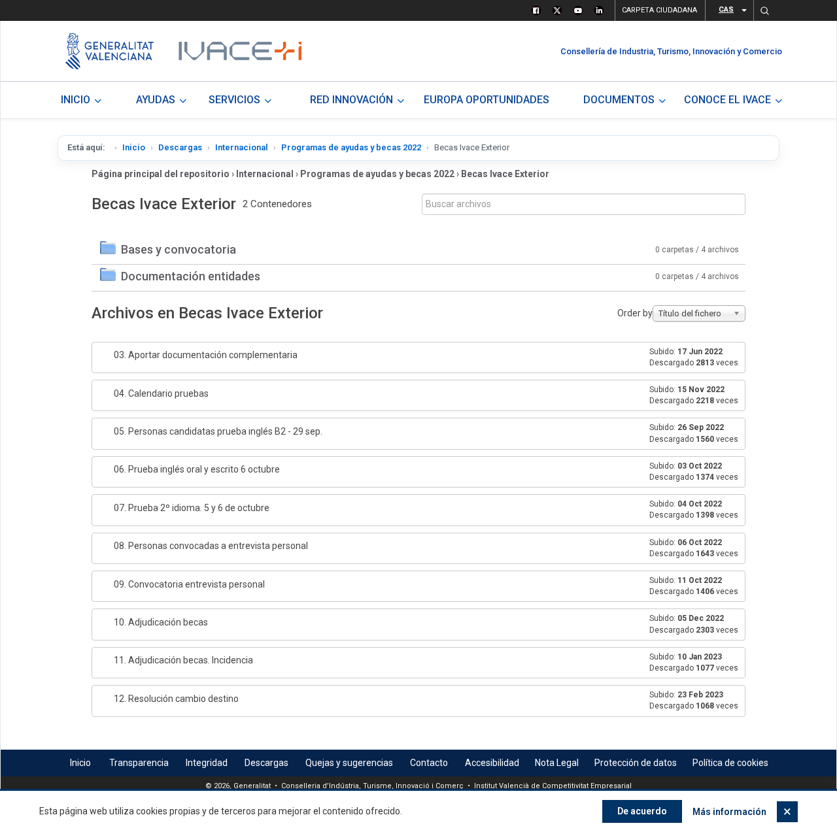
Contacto (429, 762)
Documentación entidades (190, 276)
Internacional (241, 147)
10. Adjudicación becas (161, 622)
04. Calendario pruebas (161, 393)
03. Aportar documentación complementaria (206, 355)
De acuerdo (642, 811)
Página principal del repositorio (161, 174)
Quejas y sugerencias (349, 762)
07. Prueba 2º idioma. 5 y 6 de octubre (191, 508)
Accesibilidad (492, 762)
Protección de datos (635, 762)
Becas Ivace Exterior (505, 174)
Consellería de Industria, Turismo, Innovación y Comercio (671, 51)
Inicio (133, 147)
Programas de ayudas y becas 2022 (351, 147)
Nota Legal (557, 762)
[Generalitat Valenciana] (109, 51)
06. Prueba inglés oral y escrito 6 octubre (197, 469)
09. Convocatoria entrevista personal (189, 584)
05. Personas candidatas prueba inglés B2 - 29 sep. (218, 431)
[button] (764, 10)
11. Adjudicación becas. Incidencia (183, 660)
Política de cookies (730, 762)
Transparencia (139, 762)
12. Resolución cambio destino (176, 698)
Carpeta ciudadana (659, 10)
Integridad (207, 762)
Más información (729, 812)
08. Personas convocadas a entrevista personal (211, 546)
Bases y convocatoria (178, 249)
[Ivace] (239, 51)
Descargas (180, 147)
